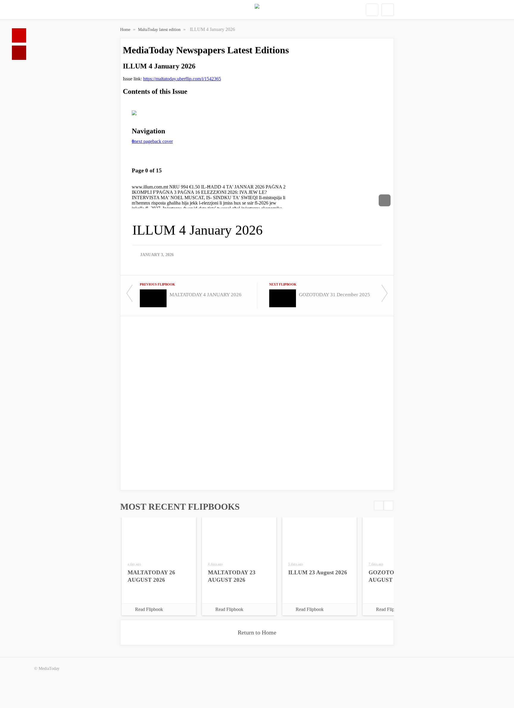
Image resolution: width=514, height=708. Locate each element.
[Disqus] (257, 402)
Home (19, 35)
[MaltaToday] (257, 9)
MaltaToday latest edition (160, 29)
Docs (19, 53)
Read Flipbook (149, 609)
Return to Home (257, 632)
